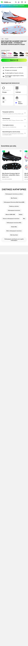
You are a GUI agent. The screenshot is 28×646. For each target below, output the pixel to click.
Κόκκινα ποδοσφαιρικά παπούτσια (11, 218)
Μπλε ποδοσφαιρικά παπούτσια (14, 230)
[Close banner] (26, 6)
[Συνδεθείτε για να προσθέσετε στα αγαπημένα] (21, 151)
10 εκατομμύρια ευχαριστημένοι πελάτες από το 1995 (14, 76)
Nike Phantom (14, 198)
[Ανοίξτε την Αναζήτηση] (15, 2)
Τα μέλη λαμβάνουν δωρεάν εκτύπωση (14, 73)
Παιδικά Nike (14, 226)
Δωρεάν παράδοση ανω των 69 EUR (13, 67)
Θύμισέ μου (13, 60)
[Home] (6, 2)
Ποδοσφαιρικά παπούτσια (14, 210)
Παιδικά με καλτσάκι (14, 206)
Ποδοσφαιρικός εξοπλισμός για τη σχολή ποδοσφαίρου (14, 240)
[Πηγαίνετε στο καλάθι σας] (22, 2)
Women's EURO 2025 (10, 214)
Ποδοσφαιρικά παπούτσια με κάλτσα (14, 194)
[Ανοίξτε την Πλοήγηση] (25, 2)
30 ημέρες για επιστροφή (11, 70)
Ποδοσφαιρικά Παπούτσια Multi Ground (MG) (14, 202)
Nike (24, 218)
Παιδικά (20, 214)
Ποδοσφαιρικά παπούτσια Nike (14, 222)
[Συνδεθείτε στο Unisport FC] (18, 2)
